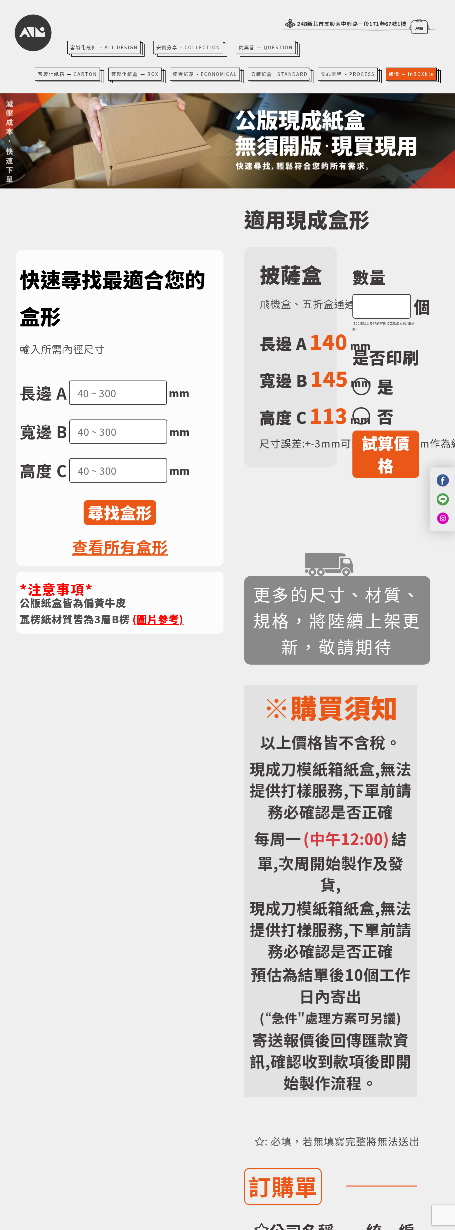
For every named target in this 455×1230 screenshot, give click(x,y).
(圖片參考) (158, 618)
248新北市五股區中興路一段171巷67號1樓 (351, 24)
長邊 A (43, 392)
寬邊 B (43, 431)
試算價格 (386, 453)
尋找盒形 (120, 512)
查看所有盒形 (120, 546)
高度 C (43, 470)
